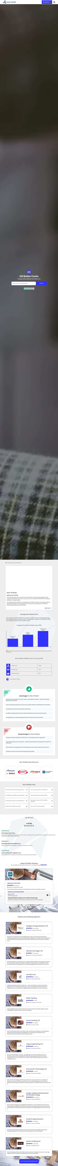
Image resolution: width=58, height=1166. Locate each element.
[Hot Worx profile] (10, 874)
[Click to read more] (48, 608)
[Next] (54, 886)
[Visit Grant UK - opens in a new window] (23, 772)
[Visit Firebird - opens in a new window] (35, 772)
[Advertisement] (29, 579)
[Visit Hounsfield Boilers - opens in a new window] (47, 772)
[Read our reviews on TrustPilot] (29, 289)
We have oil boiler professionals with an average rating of (26, 865)
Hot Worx (10, 883)
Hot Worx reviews (13, 894)
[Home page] (6, 562)
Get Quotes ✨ (47, 2)
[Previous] (3, 886)
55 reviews (17, 885)
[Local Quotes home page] (9, 2)
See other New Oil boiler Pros (29, 1161)
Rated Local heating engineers (29, 917)
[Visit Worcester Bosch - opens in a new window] (10, 772)
